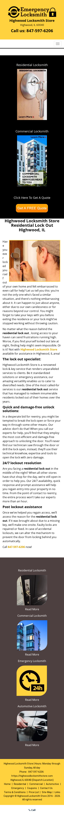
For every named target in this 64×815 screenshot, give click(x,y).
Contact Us (46, 788)
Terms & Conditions (15, 792)
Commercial (36, 784)
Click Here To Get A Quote (32, 198)
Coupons (32, 788)
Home (7, 784)
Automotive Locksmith (32, 706)
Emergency (17, 788)
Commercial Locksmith (32, 131)
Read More (32, 609)
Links (57, 792)
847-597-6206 (39, 30)
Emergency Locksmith (32, 661)
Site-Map (47, 792)
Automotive (52, 784)
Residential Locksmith (32, 65)
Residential (20, 784)
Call (33, 810)
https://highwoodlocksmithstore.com (32, 775)
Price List (34, 792)
